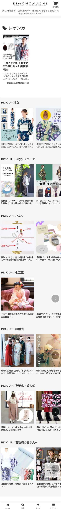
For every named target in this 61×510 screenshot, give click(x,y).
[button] (55, 129)
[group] (17, 129)
